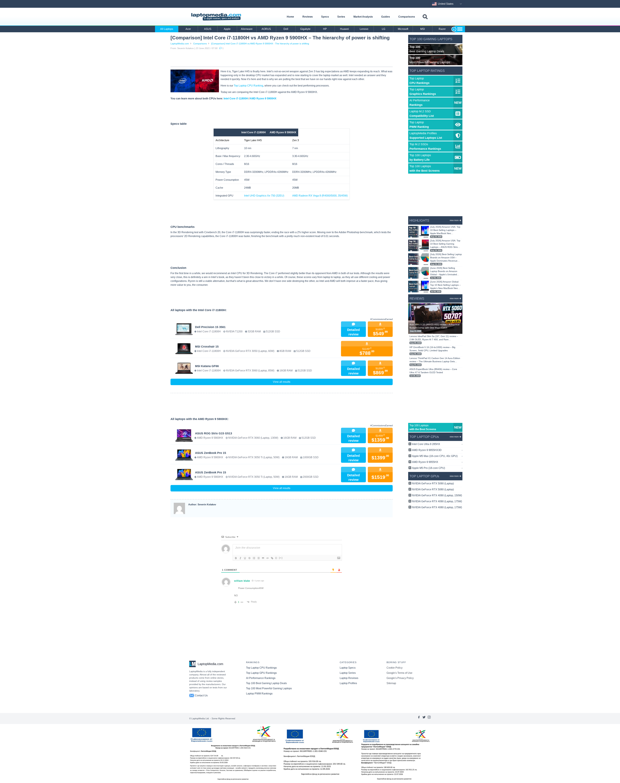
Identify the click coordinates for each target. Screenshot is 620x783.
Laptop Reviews (349, 678)
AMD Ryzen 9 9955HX (437, 462)
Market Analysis (363, 16)
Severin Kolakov (185, 48)
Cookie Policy (395, 667)
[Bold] (236, 558)
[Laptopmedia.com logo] (217, 16)
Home (290, 16)
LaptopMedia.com (179, 43)
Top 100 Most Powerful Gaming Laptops (269, 688)
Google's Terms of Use (399, 673)
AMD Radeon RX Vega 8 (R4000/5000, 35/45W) (320, 195)
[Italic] (240, 558)
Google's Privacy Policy (400, 678)
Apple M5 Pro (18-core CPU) (437, 468)
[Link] (272, 558)
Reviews (307, 16)
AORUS (266, 29)
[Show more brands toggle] (460, 29)
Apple (227, 29)
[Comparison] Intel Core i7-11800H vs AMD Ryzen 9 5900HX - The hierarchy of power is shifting (260, 43)
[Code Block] (267, 558)
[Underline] (245, 558)
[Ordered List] (254, 558)
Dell (286, 29)
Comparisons (406, 16)
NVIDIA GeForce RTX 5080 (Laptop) (433, 489)
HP (325, 29)
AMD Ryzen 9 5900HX (263, 98)
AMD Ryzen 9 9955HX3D (437, 450)
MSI (422, 29)
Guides (385, 16)
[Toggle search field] (425, 17)
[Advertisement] (281, 59)
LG (383, 29)
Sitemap (391, 683)
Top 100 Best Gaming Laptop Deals (266, 683)
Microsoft (403, 29)
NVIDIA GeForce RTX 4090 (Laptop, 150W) (437, 495)
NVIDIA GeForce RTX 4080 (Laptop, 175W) (437, 507)
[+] (281, 558)
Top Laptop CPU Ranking (248, 85)
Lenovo (364, 29)
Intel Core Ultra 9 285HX (437, 444)
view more (454, 220)
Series (341, 16)
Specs (325, 16)
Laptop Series (348, 673)
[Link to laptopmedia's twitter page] (424, 718)
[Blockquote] (263, 558)
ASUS (207, 29)
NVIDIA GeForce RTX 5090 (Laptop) (433, 483)
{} (276, 558)
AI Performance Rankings (260, 678)
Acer (188, 29)
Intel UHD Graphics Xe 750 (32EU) (264, 195)
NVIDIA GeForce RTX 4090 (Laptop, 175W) (437, 501)
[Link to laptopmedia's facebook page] (418, 718)
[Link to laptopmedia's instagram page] (429, 718)
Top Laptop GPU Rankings (261, 673)
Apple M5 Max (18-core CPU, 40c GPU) (437, 456)
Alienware (247, 29)
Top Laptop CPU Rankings (261, 667)
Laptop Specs (348, 667)
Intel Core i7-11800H (236, 98)
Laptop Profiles (348, 683)
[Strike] (249, 558)
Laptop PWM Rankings (259, 693)
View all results (281, 381)
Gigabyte (305, 29)
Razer (442, 29)
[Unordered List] (258, 558)
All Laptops (166, 29)
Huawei (344, 29)
